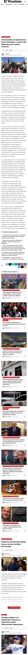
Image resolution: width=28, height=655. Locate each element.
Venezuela (5, 320)
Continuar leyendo (14, 607)
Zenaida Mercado (8, 327)
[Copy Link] (9, 50)
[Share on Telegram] (19, 267)
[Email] (25, 267)
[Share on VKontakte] (25, 264)
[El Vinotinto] (13, 1)
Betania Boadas (7, 297)
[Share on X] (7, 50)
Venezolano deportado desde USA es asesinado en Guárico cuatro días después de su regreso (14, 413)
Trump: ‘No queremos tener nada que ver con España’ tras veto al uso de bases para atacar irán (13, 441)
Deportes (4, 614)
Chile (4, 318)
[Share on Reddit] (22, 264)
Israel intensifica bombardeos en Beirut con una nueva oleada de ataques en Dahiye (12, 352)
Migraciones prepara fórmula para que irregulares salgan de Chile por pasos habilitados (12, 242)
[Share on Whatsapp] (13, 264)
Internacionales (6, 36)
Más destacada (15, 290)
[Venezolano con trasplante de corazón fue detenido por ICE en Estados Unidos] (14, 514)
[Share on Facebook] (5, 50)
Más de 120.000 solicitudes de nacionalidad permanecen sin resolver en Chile (14, 324)
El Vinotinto (7, 53)
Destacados (10, 318)
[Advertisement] (14, 20)
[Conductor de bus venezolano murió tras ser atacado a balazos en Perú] (14, 487)
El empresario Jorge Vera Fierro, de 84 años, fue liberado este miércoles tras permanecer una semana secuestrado (13, 236)
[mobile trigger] (2, 1)
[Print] (11, 50)
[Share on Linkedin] (16, 264)
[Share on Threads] (22, 267)
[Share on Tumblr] (19, 264)
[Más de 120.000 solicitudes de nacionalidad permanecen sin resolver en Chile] (14, 309)
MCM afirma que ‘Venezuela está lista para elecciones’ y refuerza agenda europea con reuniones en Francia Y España (13, 254)
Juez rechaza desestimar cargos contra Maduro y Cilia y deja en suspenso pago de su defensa (12, 294)
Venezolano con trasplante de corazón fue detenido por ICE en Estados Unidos (12, 527)
